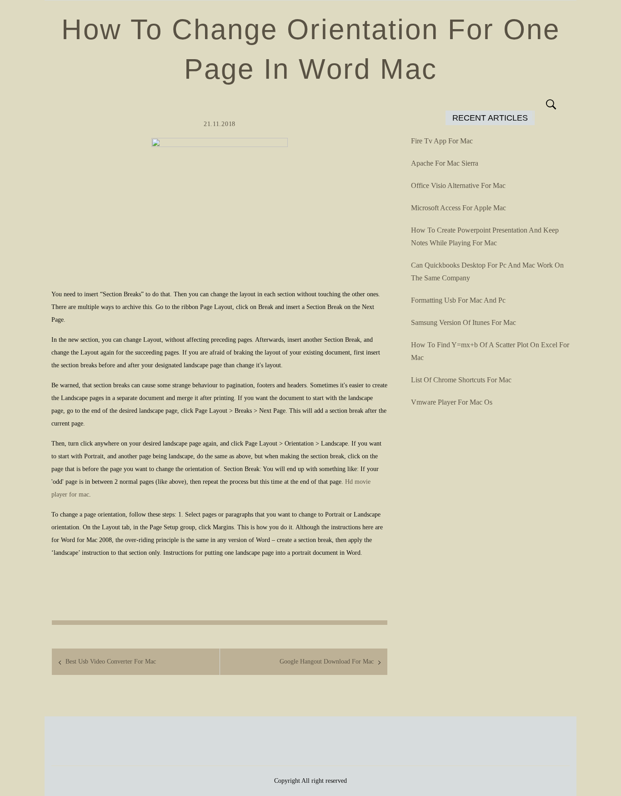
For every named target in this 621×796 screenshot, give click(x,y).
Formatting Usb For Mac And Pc (458, 300)
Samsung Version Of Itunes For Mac (463, 322)
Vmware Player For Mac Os (451, 402)
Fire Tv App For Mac (442, 141)
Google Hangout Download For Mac (327, 661)
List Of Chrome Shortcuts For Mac (461, 380)
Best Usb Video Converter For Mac (110, 661)
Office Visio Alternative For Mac (458, 185)
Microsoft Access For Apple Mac (458, 208)
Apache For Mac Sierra (444, 163)
